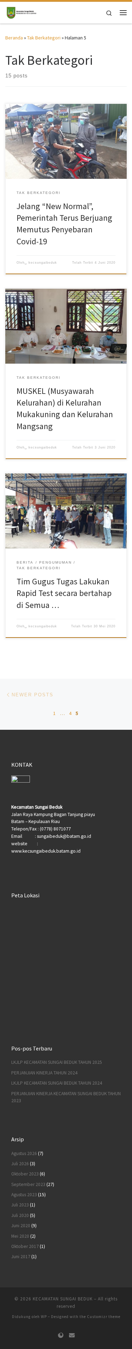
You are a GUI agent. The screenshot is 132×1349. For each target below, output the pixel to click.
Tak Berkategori (44, 37)
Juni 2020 (20, 1226)
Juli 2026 (20, 1164)
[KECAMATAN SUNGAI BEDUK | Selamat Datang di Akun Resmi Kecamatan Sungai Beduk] (21, 12)
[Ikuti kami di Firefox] (60, 1335)
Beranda (14, 37)
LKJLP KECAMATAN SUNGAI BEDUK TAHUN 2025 (56, 1062)
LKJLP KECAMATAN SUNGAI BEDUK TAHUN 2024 (56, 1083)
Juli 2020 (20, 1215)
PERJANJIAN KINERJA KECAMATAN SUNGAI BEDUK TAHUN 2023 (66, 1097)
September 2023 (28, 1184)
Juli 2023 (20, 1205)
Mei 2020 (20, 1236)
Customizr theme (103, 1316)
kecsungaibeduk (43, 262)
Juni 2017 (20, 1257)
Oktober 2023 (25, 1174)
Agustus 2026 (24, 1153)
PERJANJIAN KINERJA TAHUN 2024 (44, 1073)
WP (44, 1316)
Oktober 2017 (25, 1246)
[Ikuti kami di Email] (72, 1335)
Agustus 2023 (24, 1195)
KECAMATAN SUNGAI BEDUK (63, 1299)
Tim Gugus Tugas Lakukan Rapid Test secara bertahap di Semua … (64, 593)
